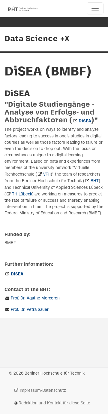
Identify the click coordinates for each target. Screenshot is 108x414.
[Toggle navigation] (95, 8)
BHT (95, 181)
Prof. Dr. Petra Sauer (30, 310)
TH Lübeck (22, 194)
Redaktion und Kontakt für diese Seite (54, 403)
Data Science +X (37, 39)
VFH (47, 174)
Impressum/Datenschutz (43, 391)
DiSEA (85, 121)
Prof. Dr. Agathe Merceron (35, 298)
